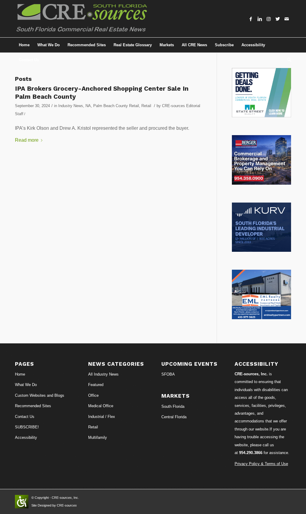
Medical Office (100, 406)
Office (93, 395)
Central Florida (173, 417)
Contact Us (24, 416)
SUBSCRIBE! (27, 427)
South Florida (172, 406)
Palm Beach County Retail (116, 106)
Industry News (70, 106)
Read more (27, 140)
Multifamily (97, 437)
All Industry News (103, 374)
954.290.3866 (250, 452)
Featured (95, 384)
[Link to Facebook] (250, 18)
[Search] (287, 60)
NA (88, 106)
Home (20, 374)
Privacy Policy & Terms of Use (261, 463)
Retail (146, 106)
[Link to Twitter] (277, 18)
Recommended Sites (33, 406)
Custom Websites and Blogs (39, 395)
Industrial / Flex (101, 416)
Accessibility (26, 437)
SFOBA (168, 374)
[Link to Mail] (286, 18)
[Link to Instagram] (268, 18)
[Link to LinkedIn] (259, 18)
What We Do (26, 384)
